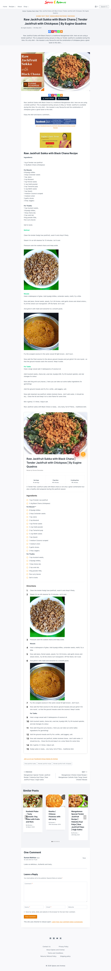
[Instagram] (55, 31)
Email (48, 907)
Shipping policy (65, 956)
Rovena (30, 825)
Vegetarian (71, 16)
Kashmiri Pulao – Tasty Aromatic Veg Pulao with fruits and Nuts (33, 816)
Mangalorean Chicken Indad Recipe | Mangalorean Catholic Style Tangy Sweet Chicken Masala (73, 776)
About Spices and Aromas (55, 950)
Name (27, 907)
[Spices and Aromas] (55, 2)
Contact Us (46, 946)
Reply (84, 858)
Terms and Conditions (55, 953)
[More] (61, 31)
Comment (29, 883)
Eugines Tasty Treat (42, 16)
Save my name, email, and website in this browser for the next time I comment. (50, 912)
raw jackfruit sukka (30, 763)
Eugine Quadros (27, 27)
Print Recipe (63, 98)
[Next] (84, 817)
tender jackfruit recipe (44, 763)
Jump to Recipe (49, 98)
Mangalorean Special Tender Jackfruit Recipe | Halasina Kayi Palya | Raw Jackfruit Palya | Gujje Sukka (37, 776)
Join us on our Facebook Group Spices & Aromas (41, 759)
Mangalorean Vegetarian (58, 16)
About (20, 6)
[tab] (53, 841)
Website (71, 907)
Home (5, 6)
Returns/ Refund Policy (48, 956)
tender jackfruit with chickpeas (62, 763)
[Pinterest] (52, 31)
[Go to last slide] (26, 817)
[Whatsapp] (58, 31)
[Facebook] (49, 31)
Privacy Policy (63, 946)
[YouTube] (57, 938)
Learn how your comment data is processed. (67, 922)
